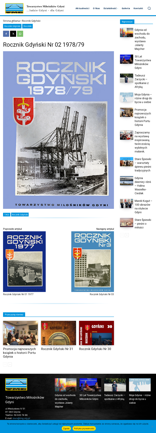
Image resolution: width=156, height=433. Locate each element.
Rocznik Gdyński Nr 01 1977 (18, 294)
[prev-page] (5, 364)
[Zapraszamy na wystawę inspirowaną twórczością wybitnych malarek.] (126, 135)
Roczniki (27, 26)
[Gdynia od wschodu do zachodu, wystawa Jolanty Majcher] (126, 32)
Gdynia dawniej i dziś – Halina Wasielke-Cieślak (143, 185)
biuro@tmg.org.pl (21, 418)
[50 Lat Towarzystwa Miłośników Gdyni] (126, 59)
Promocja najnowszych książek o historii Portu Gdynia (19, 352)
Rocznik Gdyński (31, 20)
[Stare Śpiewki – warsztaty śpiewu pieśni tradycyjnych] (126, 161)
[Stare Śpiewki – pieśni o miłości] (126, 222)
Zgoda (66, 428)
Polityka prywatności (84, 428)
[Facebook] (6, 34)
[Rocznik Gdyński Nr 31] (58, 333)
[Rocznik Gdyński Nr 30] (96, 333)
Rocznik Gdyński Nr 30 (95, 349)
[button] (149, 8)
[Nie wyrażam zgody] (152, 426)
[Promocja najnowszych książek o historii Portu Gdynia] (20, 333)
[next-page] (10, 364)
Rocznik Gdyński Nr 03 (102, 294)
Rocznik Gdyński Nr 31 (57, 349)
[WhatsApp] (20, 34)
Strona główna (11, 20)
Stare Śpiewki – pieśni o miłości (143, 223)
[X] (13, 34)
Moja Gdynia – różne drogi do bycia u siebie (143, 98)
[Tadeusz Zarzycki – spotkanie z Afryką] (126, 78)
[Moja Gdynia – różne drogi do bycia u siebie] (126, 97)
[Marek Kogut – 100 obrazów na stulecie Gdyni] (126, 203)
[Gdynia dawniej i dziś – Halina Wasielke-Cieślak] (126, 180)
